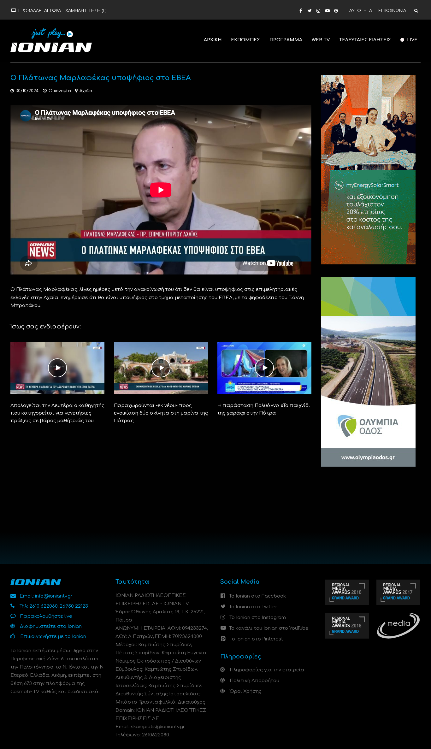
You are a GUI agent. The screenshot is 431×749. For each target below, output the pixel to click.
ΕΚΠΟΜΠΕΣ (245, 40)
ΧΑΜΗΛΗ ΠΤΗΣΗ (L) (86, 11)
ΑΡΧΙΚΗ (212, 40)
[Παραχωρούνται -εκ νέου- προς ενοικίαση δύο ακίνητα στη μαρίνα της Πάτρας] (161, 367)
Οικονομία (60, 91)
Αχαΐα (86, 91)
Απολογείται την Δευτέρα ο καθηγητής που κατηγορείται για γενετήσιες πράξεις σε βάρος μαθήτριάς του (57, 413)
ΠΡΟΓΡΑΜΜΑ (285, 40)
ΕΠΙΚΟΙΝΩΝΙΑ (392, 11)
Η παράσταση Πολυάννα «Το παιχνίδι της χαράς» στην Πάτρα (263, 409)
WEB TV (321, 40)
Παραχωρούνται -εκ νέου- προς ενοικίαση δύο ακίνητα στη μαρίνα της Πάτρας (161, 413)
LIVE (411, 40)
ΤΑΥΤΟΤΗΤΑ (359, 11)
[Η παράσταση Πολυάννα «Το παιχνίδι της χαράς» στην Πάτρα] (264, 367)
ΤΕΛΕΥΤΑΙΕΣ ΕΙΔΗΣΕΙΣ (365, 40)
